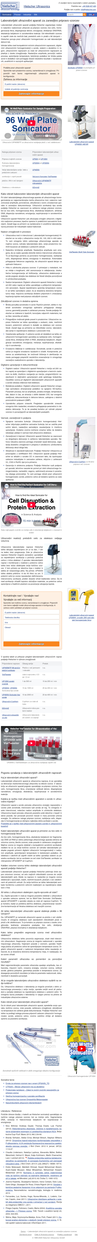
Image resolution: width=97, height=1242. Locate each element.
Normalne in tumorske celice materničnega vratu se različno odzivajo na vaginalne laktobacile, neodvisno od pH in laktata (34, 1175)
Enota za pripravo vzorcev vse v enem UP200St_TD (27, 1083)
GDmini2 (35, 187)
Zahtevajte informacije (31, 93)
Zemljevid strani (25, 1234)
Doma (23, 1231)
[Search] (84, 14)
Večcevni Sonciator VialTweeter (44, 176)
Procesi (17, 14)
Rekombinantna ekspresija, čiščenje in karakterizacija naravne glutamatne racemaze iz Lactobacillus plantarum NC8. (34, 1130)
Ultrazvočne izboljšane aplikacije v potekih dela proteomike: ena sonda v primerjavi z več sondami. (34, 1200)
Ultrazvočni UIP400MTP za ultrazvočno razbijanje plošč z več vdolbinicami (31, 142)
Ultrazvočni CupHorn (77, 461)
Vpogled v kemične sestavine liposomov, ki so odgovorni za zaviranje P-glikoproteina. (34, 1187)
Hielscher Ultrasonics (37, 6)
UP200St (45, 163)
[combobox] (75, 14)
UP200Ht (36, 163)
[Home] (10, 5)
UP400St (35, 169)
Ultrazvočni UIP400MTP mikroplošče (41, 182)
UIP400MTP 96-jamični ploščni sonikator (11, 669)
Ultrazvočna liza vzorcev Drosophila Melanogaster (27, 1099)
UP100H (44, 159)
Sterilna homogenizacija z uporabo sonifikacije (25, 1096)
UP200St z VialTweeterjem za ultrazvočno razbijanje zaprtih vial (31, 762)
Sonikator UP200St (75, 67)
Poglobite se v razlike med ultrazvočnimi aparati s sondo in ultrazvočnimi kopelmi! (31, 825)
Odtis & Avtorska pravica (44, 1234)
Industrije (27, 14)
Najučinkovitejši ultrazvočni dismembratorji (24, 1102)
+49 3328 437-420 (89, 6)
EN (90, 14)
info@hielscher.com (88, 9)
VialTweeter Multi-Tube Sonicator (81, 252)
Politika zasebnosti (64, 1234)
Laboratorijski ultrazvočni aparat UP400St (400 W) (81, 142)
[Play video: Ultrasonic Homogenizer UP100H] (81, 1048)
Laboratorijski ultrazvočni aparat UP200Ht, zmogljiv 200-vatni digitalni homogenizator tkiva (81, 617)
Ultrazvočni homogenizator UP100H (81, 1076)
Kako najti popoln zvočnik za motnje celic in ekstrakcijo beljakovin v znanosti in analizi (31, 531)
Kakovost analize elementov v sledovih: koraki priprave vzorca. (34, 1218)
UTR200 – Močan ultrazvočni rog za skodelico (25, 1086)
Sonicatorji (6, 14)
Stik (35, 14)
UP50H (35, 159)
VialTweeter (6, 674)
